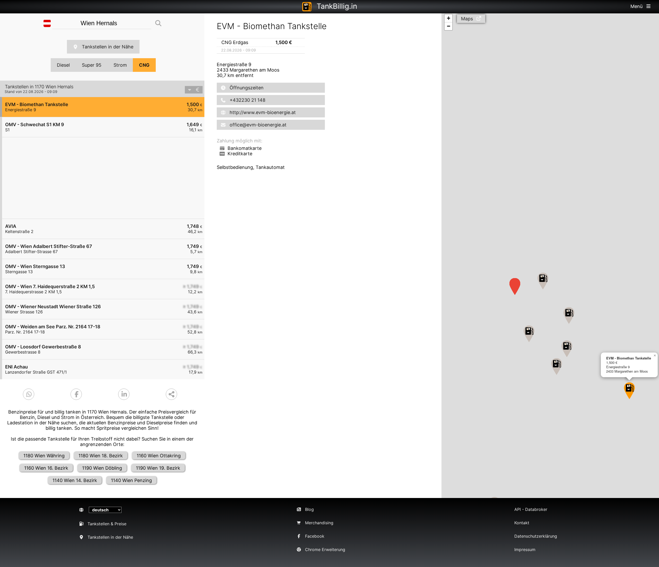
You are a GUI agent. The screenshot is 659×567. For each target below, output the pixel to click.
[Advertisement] (105, 178)
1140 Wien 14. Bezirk (75, 480)
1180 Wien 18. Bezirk (101, 455)
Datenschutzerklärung (535, 536)
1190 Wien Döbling (102, 468)
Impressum (524, 549)
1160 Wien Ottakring (159, 455)
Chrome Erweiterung (325, 549)
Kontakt (521, 522)
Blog (309, 509)
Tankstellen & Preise (107, 523)
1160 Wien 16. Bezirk (46, 468)
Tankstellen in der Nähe (107, 46)
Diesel (63, 65)
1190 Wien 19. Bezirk (158, 468)
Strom (120, 65)
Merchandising (319, 522)
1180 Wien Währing (44, 455)
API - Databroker (530, 509)
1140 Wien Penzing (131, 480)
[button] (629, 390)
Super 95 (91, 65)
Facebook (314, 536)
